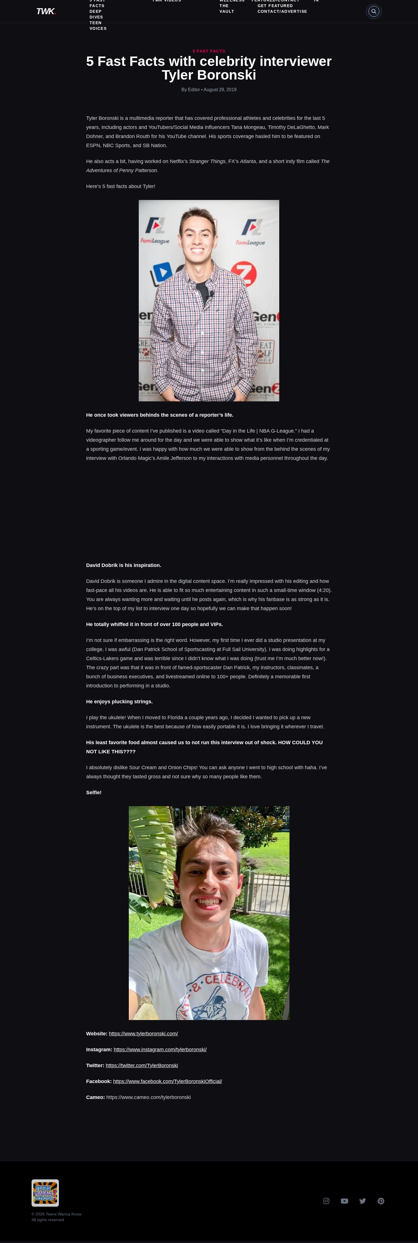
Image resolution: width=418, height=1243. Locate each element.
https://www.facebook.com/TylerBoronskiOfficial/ (167, 1081)
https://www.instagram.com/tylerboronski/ (160, 1049)
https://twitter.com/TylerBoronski (142, 1065)
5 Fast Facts (209, 51)
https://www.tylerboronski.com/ (143, 1033)
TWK (46, 11)
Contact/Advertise (282, 11)
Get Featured (275, 5)
